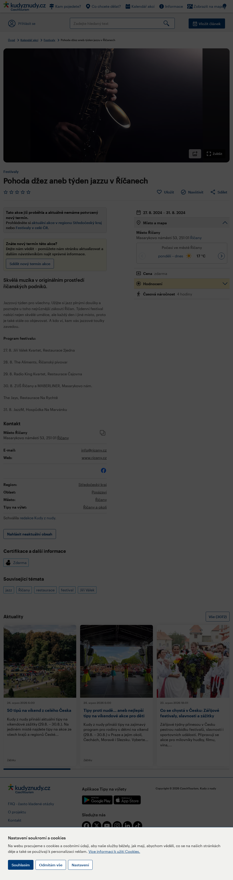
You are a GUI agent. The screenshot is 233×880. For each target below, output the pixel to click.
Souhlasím (21, 865)
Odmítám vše (50, 865)
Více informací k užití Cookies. (114, 851)
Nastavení (80, 865)
